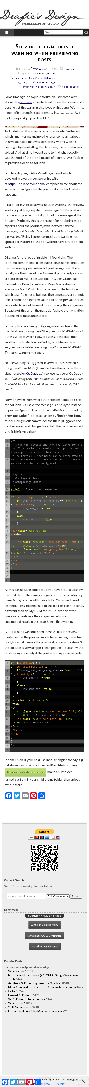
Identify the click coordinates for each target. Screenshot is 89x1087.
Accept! (61, 1083)
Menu (7, 32)
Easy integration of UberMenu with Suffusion (35, 1011)
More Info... (45, 1083)
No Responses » (70, 86)
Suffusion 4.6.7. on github (44, 915)
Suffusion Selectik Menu (44, 946)
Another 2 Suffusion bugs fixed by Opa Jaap (34, 983)
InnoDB (26, 77)
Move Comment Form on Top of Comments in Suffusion (42, 987)
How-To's (69, 69)
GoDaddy (15, 77)
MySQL (44, 77)
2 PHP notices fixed (20, 1007)
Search (76, 896)
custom (51, 73)
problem (25, 102)
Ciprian (36, 68)
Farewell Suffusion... (20, 995)
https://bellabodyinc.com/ (26, 184)
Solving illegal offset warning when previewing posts (44, 53)
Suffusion (32, 82)
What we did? (16, 1003)
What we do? (16, 971)
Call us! (12, 991)
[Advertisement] (44, 1044)
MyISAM (35, 77)
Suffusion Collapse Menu (44, 924)
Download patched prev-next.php (25, 772)
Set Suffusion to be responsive (26, 999)
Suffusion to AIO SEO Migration (44, 935)
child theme (39, 73)
